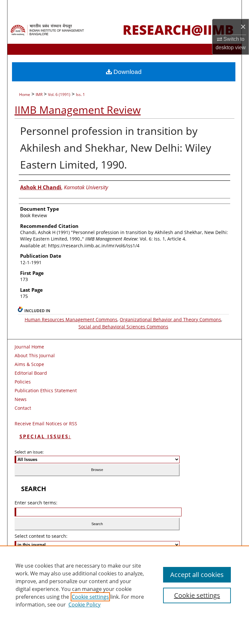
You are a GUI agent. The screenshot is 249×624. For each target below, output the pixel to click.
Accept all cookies (197, 574)
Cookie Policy (84, 604)
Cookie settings (90, 596)
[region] (124, 585)
